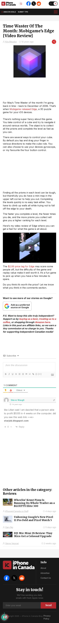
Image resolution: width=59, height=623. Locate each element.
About (43, 568)
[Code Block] (29, 374)
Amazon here (42, 322)
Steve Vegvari (12, 543)
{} (37, 374)
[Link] (33, 374)
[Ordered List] (19, 374)
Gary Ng (9, 527)
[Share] (54, 42)
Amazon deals (9, 12)
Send (48, 605)
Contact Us (46, 578)
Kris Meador (11, 41)
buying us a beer (28, 318)
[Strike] (16, 374)
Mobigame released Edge (23, 109)
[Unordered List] (22, 374)
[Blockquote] (26, 374)
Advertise (45, 573)
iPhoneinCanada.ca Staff (16, 511)
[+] (40, 374)
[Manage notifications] (6, 616)
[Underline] (12, 374)
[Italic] (9, 374)
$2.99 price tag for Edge (21, 266)
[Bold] (5, 374)
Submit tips (23, 12)
